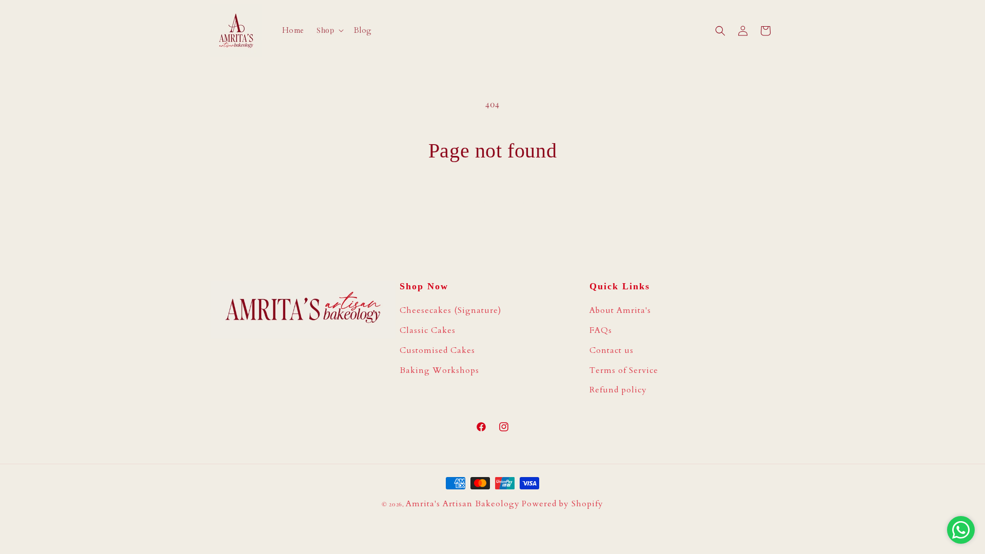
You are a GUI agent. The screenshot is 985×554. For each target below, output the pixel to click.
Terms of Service (623, 370)
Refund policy (618, 389)
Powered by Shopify (562, 503)
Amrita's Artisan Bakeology (463, 503)
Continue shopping (492, 201)
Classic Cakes (428, 330)
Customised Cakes (437, 350)
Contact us (611, 350)
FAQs (600, 330)
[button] (329, 30)
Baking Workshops (439, 370)
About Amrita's (620, 310)
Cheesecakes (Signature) (450, 310)
